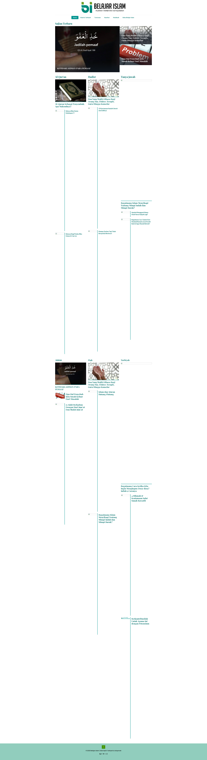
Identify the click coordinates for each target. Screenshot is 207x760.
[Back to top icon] (103, 747)
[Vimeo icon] (103, 754)
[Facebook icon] (101, 754)
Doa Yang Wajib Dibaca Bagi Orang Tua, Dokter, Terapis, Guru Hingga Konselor (135, 38)
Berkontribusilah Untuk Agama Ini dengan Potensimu (140, 621)
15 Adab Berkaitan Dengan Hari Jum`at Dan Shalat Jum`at (75, 407)
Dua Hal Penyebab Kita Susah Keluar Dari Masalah (135, 60)
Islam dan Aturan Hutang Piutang (107, 393)
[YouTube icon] (105, 754)
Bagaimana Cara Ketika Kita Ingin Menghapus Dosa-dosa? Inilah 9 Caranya (135, 488)
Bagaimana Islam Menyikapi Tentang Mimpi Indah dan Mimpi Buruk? (134, 205)
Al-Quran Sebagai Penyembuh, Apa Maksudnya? (69, 105)
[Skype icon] (100, 754)
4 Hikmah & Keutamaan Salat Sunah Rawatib (139, 498)
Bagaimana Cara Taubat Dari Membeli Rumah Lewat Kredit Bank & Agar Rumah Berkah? (141, 222)
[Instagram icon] (107, 754)
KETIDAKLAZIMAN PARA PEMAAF (73, 68)
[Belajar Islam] (103, 7)
